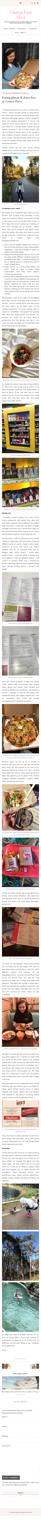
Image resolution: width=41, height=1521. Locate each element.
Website (5, 1436)
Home (6, 28)
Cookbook (33, 28)
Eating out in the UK (20, 93)
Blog (17, 32)
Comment (6, 1446)
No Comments (20, 1359)
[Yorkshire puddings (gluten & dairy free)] (6, 1366)
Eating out (22, 28)
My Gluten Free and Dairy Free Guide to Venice (20, 1392)
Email (4, 1426)
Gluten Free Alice (20, 14)
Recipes (12, 28)
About (22, 32)
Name (5, 1417)
